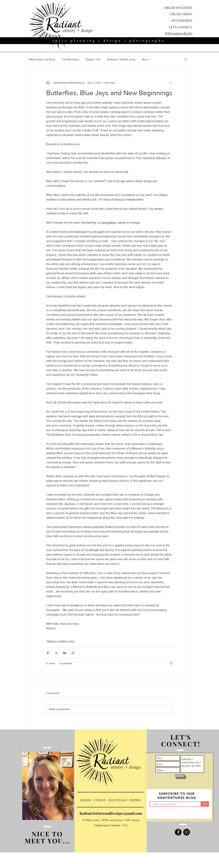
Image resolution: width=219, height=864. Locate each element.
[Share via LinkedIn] (64, 652)
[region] (48, 793)
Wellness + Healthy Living (121, 59)
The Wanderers (70, 59)
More (145, 59)
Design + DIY (93, 59)
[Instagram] (186, 832)
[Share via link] (73, 652)
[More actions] (171, 83)
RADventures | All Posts (42, 59)
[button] (185, 59)
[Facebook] (178, 832)
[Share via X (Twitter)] (56, 652)
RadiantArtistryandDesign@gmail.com (111, 813)
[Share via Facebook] (47, 652)
